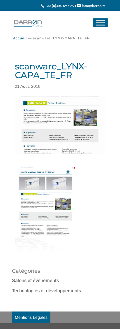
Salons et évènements (35, 280)
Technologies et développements (46, 290)
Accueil (20, 38)
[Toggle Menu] (100, 22)
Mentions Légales (31, 317)
